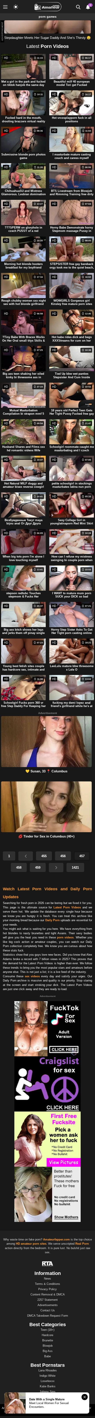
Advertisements (48, 1305)
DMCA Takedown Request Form (47, 1315)
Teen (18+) (47, 1329)
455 (44, 856)
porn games (48, 16)
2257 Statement (47, 1299)
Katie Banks (47, 1386)
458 (18, 867)
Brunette (47, 1340)
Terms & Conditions (47, 1284)
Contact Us (47, 1310)
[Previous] (25, 856)
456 (63, 856)
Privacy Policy (47, 1289)
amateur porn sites (33, 1243)
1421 (75, 867)
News (47, 1278)
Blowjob (48, 1345)
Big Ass (48, 1351)
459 (37, 867)
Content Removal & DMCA (47, 1294)
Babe (47, 1356)
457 (82, 856)
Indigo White (47, 1375)
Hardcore (47, 1335)
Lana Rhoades (47, 1370)
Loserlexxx (48, 1381)
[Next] (56, 867)
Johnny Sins (47, 1391)
